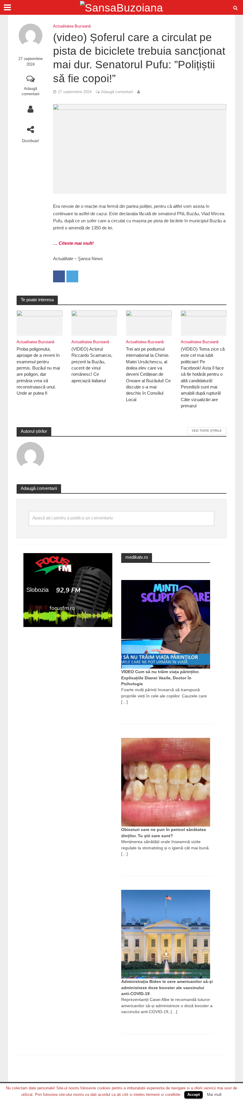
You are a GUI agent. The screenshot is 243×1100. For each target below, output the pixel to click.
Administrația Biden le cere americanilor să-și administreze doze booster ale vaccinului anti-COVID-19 (167, 987)
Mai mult (214, 1094)
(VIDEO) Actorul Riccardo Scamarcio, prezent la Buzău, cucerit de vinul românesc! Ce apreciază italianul (91, 365)
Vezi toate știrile (207, 430)
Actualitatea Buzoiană (72, 26)
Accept (193, 1094)
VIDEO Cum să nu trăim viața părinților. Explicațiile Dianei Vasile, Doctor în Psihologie (160, 677)
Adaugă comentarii (30, 91)
